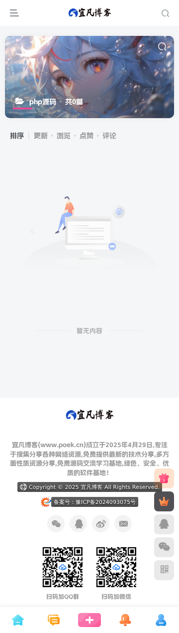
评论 (109, 135)
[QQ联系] (164, 524)
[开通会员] (164, 501)
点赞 (86, 135)
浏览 (64, 135)
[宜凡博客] (89, 415)
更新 (41, 135)
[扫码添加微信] (164, 547)
